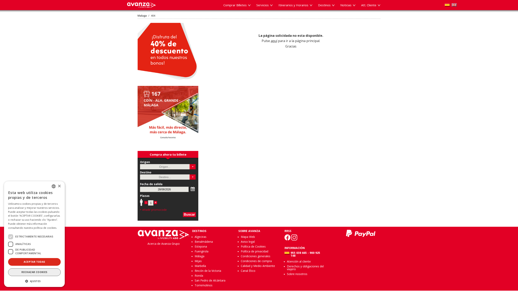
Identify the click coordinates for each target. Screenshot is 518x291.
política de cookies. (45, 228)
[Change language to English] (454, 4)
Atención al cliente (299, 261)
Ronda (199, 275)
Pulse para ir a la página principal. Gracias (291, 40)
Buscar (189, 214)
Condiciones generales (255, 256)
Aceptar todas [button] (34, 262)
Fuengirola (201, 251)
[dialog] (34, 234)
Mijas (198, 261)
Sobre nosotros (297, 274)
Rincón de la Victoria (208, 271)
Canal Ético (248, 271)
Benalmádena (204, 242)
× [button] (59, 186)
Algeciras (200, 237)
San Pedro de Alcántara (210, 280)
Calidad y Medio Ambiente (258, 266)
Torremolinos (203, 285)
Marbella (200, 266)
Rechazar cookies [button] (34, 272)
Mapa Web (248, 237)
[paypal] (360, 233)
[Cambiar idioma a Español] (447, 4)
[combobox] (54, 186)
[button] (193, 166)
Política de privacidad (254, 251)
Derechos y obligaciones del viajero (305, 267)
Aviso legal (248, 242)
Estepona (201, 246)
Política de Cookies (253, 246)
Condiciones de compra (256, 261)
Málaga (199, 256)
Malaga (142, 15)
